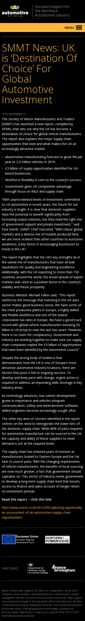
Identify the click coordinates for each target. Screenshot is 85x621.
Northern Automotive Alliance (15, 11)
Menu (69, 27)
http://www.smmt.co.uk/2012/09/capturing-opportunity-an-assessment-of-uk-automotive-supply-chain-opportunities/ (42, 512)
